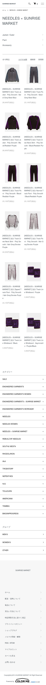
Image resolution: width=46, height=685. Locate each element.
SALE (4, 379)
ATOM (12, 643)
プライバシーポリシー (13, 624)
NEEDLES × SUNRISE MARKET (19, 10)
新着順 (41, 59)
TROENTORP (7, 468)
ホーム (4, 10)
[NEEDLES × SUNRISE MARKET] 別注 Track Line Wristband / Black (12, 340)
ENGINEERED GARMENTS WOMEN (16, 394)
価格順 (32, 59)
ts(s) (4, 483)
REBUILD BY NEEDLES (11, 439)
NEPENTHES (7, 476)
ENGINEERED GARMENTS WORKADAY (18, 409)
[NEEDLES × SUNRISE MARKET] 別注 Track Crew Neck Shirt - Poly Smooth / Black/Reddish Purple (33, 143)
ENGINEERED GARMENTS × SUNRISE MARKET (21, 401)
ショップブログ (11, 630)
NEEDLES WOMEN (10, 424)
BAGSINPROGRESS (10, 513)
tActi (4, 461)
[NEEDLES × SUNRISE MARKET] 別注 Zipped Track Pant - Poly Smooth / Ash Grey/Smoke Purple (11, 292)
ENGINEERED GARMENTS (13, 386)
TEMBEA (5, 506)
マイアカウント (11, 649)
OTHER (5, 550)
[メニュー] (42, 3)
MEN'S (5, 534)
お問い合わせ (10, 662)
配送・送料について (12, 598)
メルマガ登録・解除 (12, 636)
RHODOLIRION (8, 454)
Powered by (10, 681)
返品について (10, 605)
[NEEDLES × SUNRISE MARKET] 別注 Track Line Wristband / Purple (33, 289)
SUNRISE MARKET (9, 4)
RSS (6, 643)
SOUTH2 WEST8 (9, 446)
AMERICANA (7, 498)
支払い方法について (12, 611)
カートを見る (10, 655)
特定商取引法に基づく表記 (15, 617)
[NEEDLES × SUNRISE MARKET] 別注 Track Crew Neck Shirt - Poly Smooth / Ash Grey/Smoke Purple (11, 241)
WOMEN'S (6, 542)
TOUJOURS (7, 491)
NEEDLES (6, 416)
